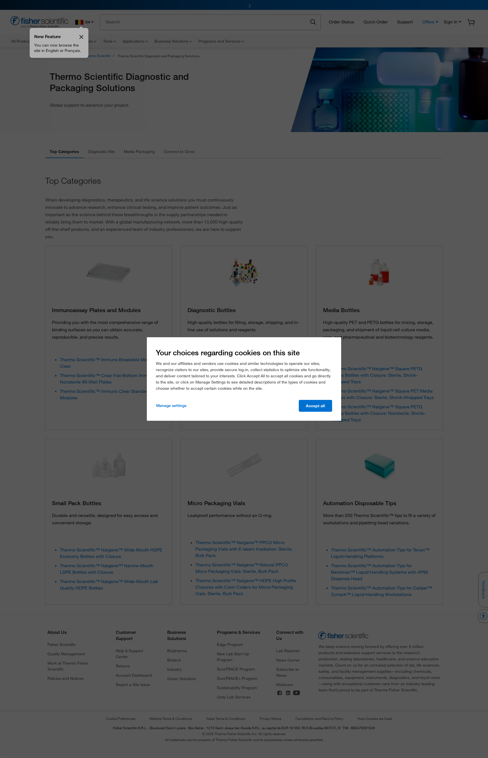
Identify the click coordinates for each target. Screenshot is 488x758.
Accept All (315, 405)
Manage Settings (171, 405)
